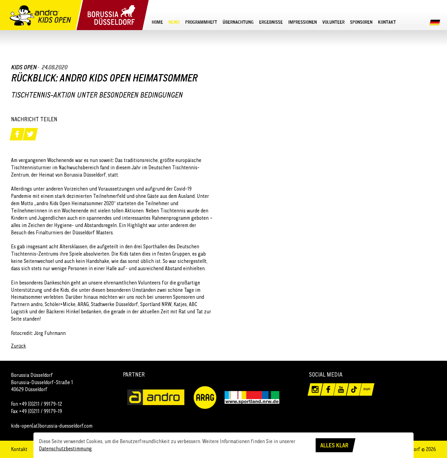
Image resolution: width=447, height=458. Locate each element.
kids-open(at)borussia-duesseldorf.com (51, 426)
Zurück (18, 346)
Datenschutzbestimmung (65, 449)
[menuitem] (157, 22)
